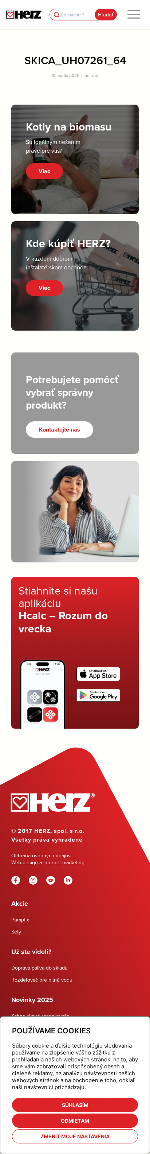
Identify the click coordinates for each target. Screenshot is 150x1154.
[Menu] (134, 14)
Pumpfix (20, 919)
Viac (44, 171)
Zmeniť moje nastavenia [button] (75, 1136)
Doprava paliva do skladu (39, 967)
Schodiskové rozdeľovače (40, 1016)
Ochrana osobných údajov (40, 855)
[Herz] (24, 14)
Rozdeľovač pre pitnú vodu (41, 979)
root (95, 75)
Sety (16, 931)
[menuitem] (134, 14)
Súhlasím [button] (75, 1105)
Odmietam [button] (75, 1121)
